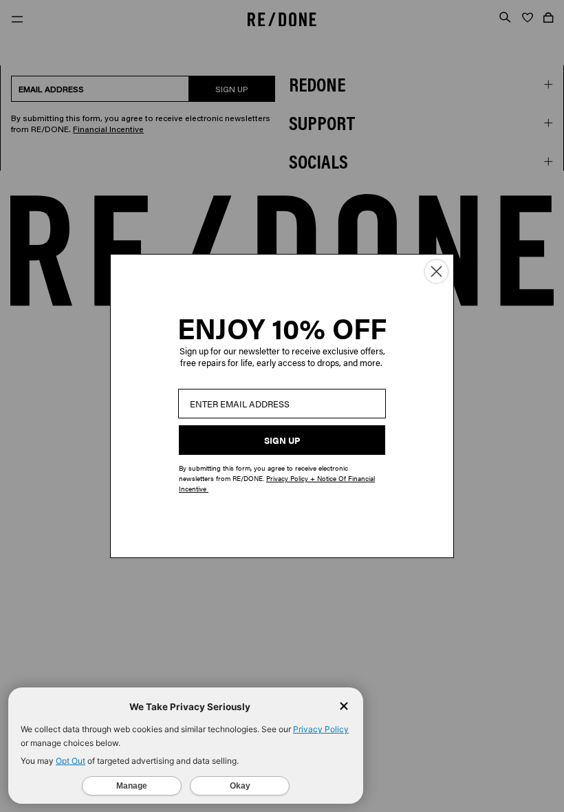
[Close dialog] (436, 271)
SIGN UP (282, 440)
